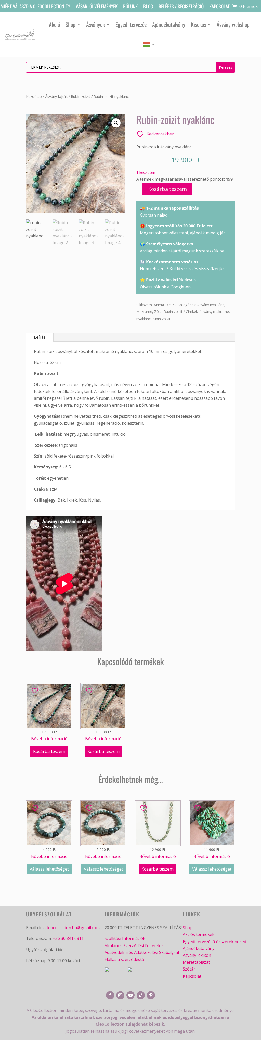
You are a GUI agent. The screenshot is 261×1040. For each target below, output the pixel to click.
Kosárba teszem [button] (49, 751)
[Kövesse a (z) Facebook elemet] (110, 995)
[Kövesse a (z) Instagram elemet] (120, 995)
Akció (54, 24)
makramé (221, 311)
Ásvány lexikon (197, 955)
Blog (148, 7)
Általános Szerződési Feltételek (134, 945)
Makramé (144, 311)
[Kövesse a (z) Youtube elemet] (130, 995)
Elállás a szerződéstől (125, 959)
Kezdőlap (34, 96)
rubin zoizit (162, 318)
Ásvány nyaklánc (210, 304)
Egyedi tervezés (131, 24)
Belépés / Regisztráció (181, 7)
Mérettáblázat (196, 962)
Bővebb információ (49, 739)
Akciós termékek (198, 934)
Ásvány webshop (233, 24)
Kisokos (198, 24)
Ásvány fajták (56, 96)
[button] (116, 122)
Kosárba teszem (167, 189)
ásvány (205, 311)
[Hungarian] (149, 44)
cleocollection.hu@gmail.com (72, 927)
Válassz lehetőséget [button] (49, 869)
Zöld (158, 311)
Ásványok (95, 24)
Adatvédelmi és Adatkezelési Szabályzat (142, 952)
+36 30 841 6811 (68, 938)
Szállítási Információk (125, 938)
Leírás (40, 337)
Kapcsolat (219, 7)
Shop (70, 24)
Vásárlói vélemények (97, 7)
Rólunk (130, 7)
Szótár (189, 969)
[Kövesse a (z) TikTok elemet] (141, 995)
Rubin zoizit (80, 96)
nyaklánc (143, 318)
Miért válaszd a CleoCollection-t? (35, 7)
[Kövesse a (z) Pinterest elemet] (151, 995)
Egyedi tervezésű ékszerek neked (214, 941)
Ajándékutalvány (168, 24)
